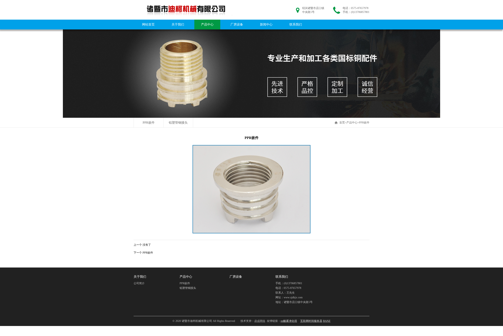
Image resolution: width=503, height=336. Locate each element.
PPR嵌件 (149, 122)
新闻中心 (266, 24)
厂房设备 (236, 24)
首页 (342, 122)
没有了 (147, 244)
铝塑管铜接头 (178, 122)
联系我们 (295, 24)
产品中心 (207, 24)
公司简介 (139, 283)
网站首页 (148, 24)
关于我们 (178, 24)
